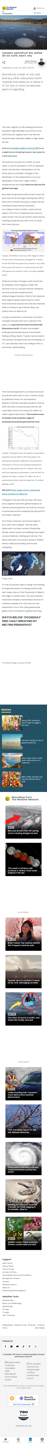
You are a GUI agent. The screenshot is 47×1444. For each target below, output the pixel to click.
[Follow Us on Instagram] (11, 1347)
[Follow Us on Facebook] (5, 1347)
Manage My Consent (11, 1278)
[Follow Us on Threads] (30, 1347)
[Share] (3, 62)
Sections (37, 13)
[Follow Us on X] (36, 1347)
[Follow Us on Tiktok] (23, 1347)
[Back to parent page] (7, 11)
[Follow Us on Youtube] (17, 1347)
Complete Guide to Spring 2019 (23, 148)
